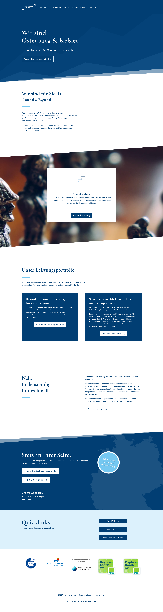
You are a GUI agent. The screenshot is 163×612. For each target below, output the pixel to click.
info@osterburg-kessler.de (41, 470)
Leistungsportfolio (58, 7)
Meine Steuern (113, 529)
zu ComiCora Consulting (113, 333)
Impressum (71, 601)
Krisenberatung (81, 215)
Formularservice (94, 7)
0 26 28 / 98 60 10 (37, 480)
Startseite (43, 7)
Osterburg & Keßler (76, 7)
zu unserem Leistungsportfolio (50, 324)
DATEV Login (113, 521)
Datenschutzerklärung (87, 601)
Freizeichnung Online (113, 537)
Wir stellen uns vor (97, 409)
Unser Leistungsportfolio (37, 58)
